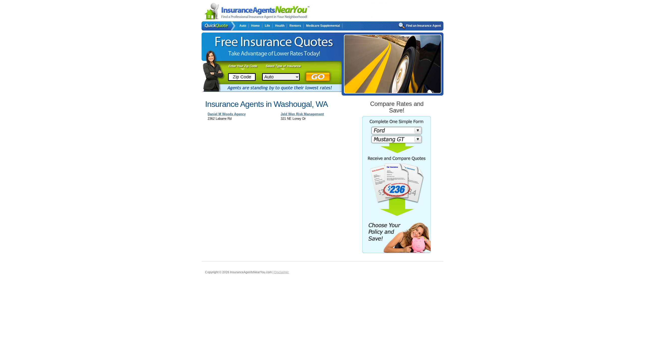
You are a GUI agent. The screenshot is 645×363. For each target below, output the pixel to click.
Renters (295, 25)
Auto (242, 25)
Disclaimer (281, 272)
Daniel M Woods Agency (227, 114)
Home (255, 25)
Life (267, 25)
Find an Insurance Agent (423, 25)
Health (279, 25)
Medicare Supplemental (323, 25)
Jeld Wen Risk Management (302, 114)
